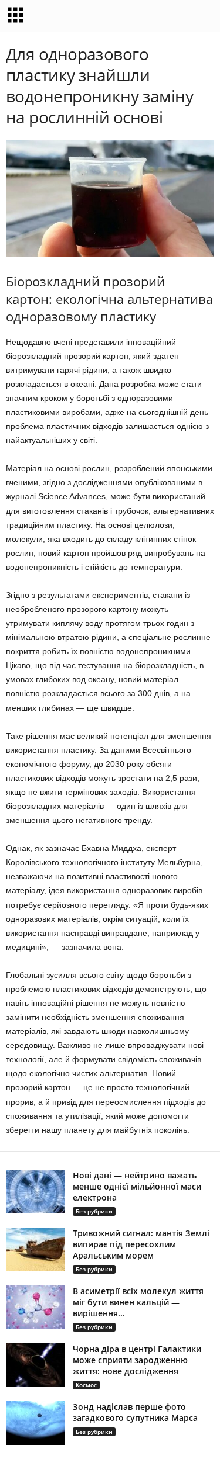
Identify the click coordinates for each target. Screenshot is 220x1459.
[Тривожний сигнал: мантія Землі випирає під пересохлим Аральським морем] (35, 1249)
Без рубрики (94, 1211)
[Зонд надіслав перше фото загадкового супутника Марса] (35, 1423)
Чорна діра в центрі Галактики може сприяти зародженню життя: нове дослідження (137, 1360)
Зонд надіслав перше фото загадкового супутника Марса (135, 1412)
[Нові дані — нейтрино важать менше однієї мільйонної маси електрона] (35, 1191)
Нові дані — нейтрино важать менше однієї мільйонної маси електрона (137, 1186)
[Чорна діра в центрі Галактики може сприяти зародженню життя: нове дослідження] (35, 1365)
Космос (86, 1385)
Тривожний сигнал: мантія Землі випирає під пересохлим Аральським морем (141, 1244)
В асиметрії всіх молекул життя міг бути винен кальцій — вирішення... (138, 1302)
